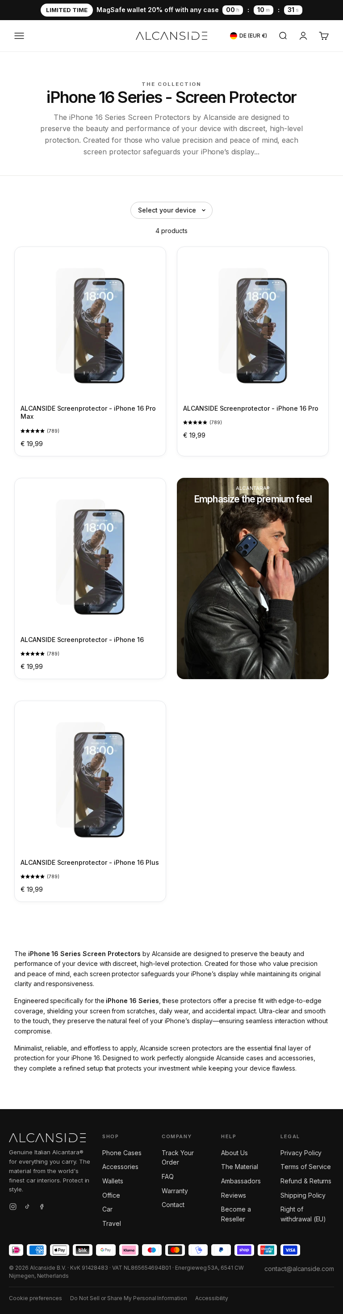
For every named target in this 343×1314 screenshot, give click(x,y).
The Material (239, 1166)
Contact (173, 1204)
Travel (111, 1223)
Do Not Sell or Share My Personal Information (128, 1298)
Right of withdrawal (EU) (303, 1214)
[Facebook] (42, 1208)
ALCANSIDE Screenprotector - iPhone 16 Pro (250, 408)
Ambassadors (240, 1181)
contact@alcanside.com (299, 1268)
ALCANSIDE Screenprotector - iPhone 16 (82, 639)
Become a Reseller (236, 1214)
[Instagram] (13, 1208)
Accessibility (211, 1298)
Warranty (175, 1191)
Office (111, 1195)
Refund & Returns (305, 1181)
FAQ (168, 1176)
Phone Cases (121, 1153)
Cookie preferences (35, 1298)
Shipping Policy (303, 1195)
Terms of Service (305, 1166)
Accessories (120, 1166)
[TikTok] (27, 1208)
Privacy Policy (301, 1153)
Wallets (112, 1181)
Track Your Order (178, 1157)
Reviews (233, 1195)
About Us (234, 1153)
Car (107, 1209)
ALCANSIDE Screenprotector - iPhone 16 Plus (90, 862)
